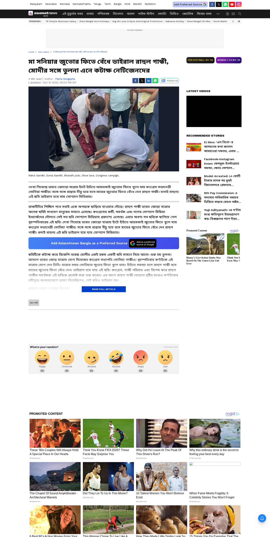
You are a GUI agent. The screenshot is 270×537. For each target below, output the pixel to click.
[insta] (239, 4)
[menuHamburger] (233, 13)
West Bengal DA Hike (198, 21)
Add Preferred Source (188, 4)
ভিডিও (174, 13)
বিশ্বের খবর (204, 13)
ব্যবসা (130, 13)
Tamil (107, 4)
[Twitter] (219, 4)
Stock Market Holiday (225, 21)
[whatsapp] (225, 4)
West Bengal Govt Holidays (94, 21)
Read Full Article (104, 289)
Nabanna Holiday (175, 21)
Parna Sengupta (65, 78)
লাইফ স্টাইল (146, 13)
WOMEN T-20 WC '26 (228, 60)
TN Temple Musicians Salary (61, 21)
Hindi (127, 4)
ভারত (90, 13)
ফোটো (162, 13)
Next (239, 21)
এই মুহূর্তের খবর (72, 13)
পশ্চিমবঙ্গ (103, 13)
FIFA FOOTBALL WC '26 (200, 60)
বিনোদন (118, 13)
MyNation (150, 4)
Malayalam (36, 4)
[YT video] (232, 4)
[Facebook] (212, 4)
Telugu (97, 4)
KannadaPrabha (82, 4)
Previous (233, 21)
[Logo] (44, 14)
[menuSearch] (239, 13)
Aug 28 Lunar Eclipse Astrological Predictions (137, 21)
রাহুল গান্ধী (34, 303)
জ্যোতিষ (187, 13)
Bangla (117, 4)
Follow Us (172, 80)
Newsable (51, 4)
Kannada (65, 4)
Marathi (137, 4)
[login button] (228, 13)
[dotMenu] (218, 14)
